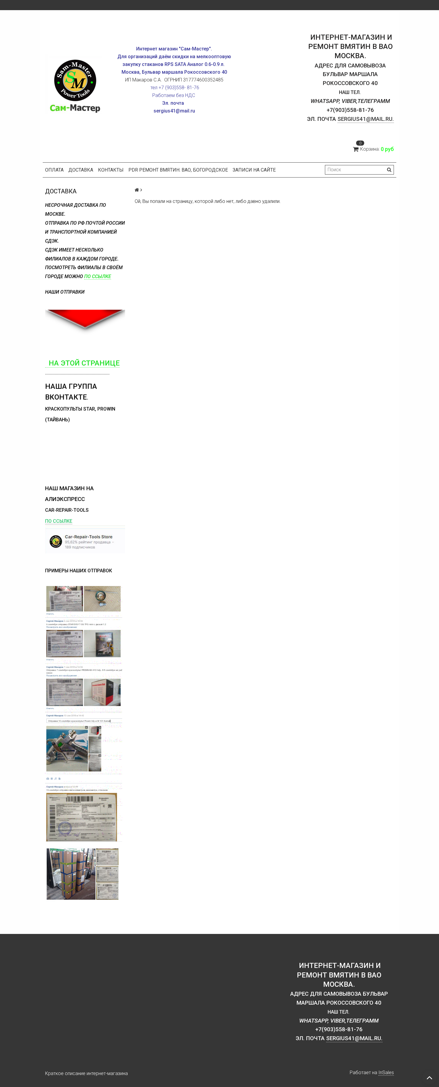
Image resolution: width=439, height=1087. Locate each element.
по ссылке (97, 276)
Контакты (111, 170)
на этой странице (82, 363)
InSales (386, 1072)
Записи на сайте (254, 170)
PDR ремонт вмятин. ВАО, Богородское (178, 170)
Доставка (80, 170)
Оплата (54, 170)
